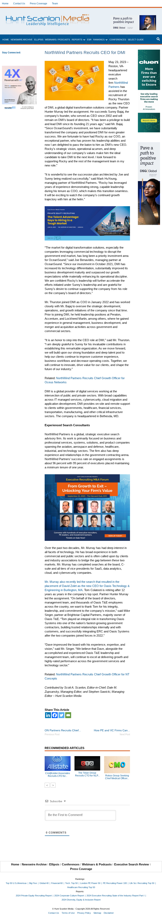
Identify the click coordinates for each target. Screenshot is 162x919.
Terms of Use (68, 913)
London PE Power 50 (90, 883)
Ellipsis (38, 39)
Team (55, 3)
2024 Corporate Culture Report (69, 895)
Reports (77, 39)
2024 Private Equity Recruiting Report (34, 895)
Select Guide (136, 39)
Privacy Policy (84, 913)
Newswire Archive (21, 39)
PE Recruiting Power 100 (115, 883)
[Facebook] (55, 715)
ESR (89, 39)
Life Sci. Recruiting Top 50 (141, 883)
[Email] (68, 715)
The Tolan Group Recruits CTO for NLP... (87, 774)
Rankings (99, 39)
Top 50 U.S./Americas (16, 883)
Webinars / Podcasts (57, 39)
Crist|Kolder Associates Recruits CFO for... (57, 774)
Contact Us (19, 3)
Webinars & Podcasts (97, 864)
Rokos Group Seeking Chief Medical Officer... (117, 777)
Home (5, 3)
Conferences (117, 39)
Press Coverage (38, 3)
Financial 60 (57, 883)
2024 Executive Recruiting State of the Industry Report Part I (115, 895)
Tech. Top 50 (71, 883)
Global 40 (44, 883)
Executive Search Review (131, 864)
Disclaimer (109, 913)
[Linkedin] (48, 715)
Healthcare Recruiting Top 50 (81, 887)
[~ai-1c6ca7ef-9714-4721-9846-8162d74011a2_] (133, 17)
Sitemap (97, 913)
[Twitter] (61, 715)
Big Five (33, 883)
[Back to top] (156, 913)
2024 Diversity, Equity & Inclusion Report (81, 900)
